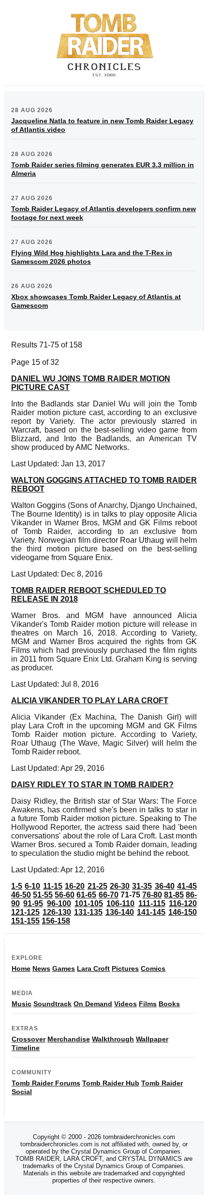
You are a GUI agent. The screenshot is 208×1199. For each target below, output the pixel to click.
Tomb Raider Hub (110, 1083)
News (41, 968)
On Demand (93, 1004)
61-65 (86, 895)
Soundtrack (52, 1004)
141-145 (151, 912)
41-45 (187, 886)
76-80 (152, 895)
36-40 (165, 886)
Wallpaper (152, 1039)
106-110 (120, 903)
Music (21, 1004)
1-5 (16, 886)
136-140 (119, 912)
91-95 (33, 903)
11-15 (52, 886)
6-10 (32, 886)
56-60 (64, 895)
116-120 (183, 903)
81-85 (174, 895)
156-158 (56, 921)
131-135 (88, 912)
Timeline (26, 1048)
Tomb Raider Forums (46, 1083)
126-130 (57, 912)
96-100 (59, 903)
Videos (125, 1004)
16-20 (75, 886)
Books (169, 1004)
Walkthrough (113, 1039)
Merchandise (68, 1039)
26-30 (120, 886)
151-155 (25, 921)
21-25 (97, 886)
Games (63, 968)
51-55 (43, 895)
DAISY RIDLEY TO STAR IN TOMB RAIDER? (92, 784)
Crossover (28, 1039)
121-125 (25, 912)
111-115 (151, 903)
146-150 (182, 912)
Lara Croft (93, 968)
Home (21, 968)
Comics (153, 968)
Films (148, 1004)
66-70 (109, 895)
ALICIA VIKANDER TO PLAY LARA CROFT (89, 700)
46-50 (21, 895)
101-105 (88, 903)
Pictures (125, 968)
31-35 (142, 886)
